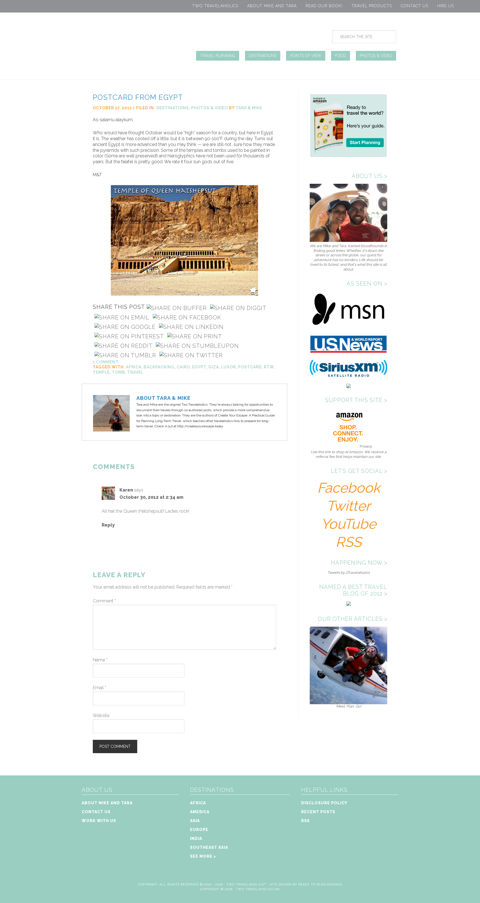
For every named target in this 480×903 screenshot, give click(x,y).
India (196, 838)
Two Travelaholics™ (246, 884)
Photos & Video (209, 108)
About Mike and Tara (272, 6)
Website (101, 715)
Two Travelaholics (215, 6)
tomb (118, 372)
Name (100, 660)
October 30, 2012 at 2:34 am (151, 497)
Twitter (348, 506)
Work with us (99, 820)
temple (101, 372)
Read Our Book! (324, 6)
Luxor (228, 367)
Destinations (172, 108)
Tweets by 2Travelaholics (349, 572)
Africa (133, 367)
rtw (269, 367)
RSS (348, 542)
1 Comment (106, 362)
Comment (104, 601)
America (199, 812)
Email (99, 687)
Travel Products (371, 6)
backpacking (159, 367)
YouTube (348, 524)
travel (135, 372)
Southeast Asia (209, 847)
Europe (199, 829)
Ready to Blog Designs (320, 884)
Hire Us (445, 6)
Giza (213, 367)
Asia (195, 820)
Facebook (348, 488)
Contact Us (414, 6)
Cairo (183, 367)
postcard (250, 367)
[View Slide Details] (348, 702)
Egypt (199, 367)
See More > (203, 856)
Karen (126, 490)
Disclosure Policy (324, 803)
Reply (108, 525)
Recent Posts (318, 812)
